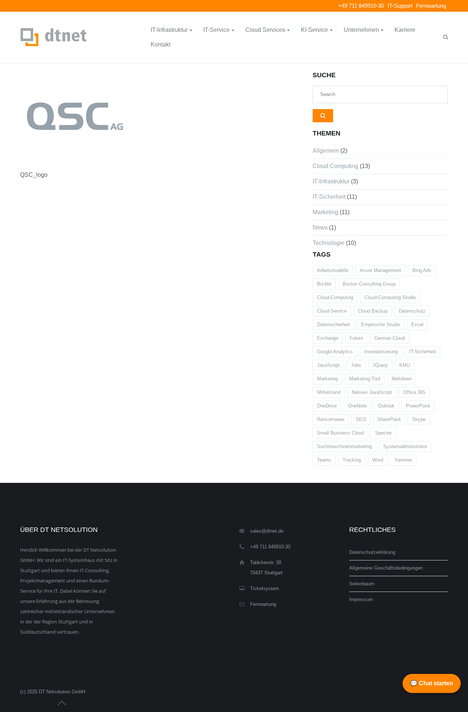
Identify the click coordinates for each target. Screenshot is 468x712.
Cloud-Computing (335, 297)
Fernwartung (431, 6)
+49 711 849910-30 (361, 6)
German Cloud (389, 338)
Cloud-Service (332, 311)
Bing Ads (421, 270)
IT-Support (400, 6)
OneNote (357, 406)
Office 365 (414, 392)
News (320, 227)
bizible (324, 284)
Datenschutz (412, 311)
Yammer (403, 460)
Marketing (325, 212)
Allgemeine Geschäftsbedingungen (386, 568)
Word (377, 460)
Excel (417, 324)
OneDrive (327, 406)
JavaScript (328, 365)
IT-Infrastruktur (331, 181)
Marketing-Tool (364, 378)
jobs (356, 365)
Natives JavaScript (372, 392)
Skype (419, 419)
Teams (324, 460)
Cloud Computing (335, 166)
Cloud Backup (373, 311)
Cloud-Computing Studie (390, 297)
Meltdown (402, 378)
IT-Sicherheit (329, 197)
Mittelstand (328, 392)
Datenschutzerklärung (372, 552)
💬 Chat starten (431, 683)
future (356, 338)
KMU (404, 365)
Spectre (383, 433)
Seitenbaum (361, 583)
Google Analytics (335, 351)
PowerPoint (418, 406)
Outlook (386, 406)
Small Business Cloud (340, 433)
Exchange (327, 338)
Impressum (361, 599)
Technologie (328, 243)
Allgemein (326, 151)
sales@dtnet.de (266, 531)
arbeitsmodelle (332, 270)
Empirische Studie (380, 324)
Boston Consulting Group (369, 284)
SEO (361, 419)
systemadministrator (405, 446)
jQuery (380, 365)
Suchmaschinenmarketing (344, 446)
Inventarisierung (381, 351)
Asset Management (380, 270)
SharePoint (389, 419)
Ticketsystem (264, 588)
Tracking (352, 460)
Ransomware (330, 419)
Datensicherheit (333, 324)
